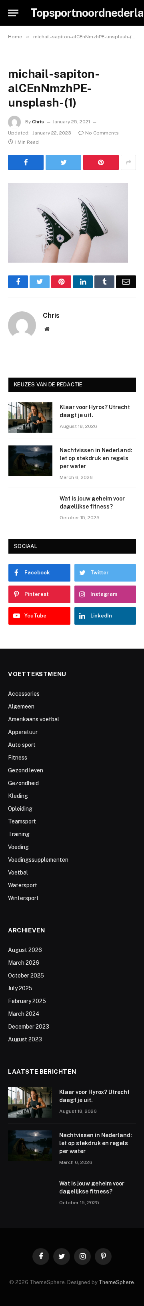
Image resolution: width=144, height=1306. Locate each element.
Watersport (22, 885)
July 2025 (20, 988)
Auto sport (22, 745)
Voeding (18, 847)
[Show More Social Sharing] (128, 162)
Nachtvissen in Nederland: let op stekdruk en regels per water (96, 458)
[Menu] (13, 13)
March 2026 (23, 963)
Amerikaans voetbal (33, 719)
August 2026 (25, 950)
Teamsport (22, 821)
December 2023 (28, 1026)
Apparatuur (23, 732)
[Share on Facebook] (26, 162)
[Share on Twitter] (63, 162)
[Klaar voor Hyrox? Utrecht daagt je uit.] (30, 417)
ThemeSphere (116, 1282)
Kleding (18, 796)
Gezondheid (23, 783)
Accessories (24, 694)
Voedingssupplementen (38, 860)
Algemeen (21, 706)
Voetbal (18, 872)
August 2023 (25, 1039)
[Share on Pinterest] (101, 162)
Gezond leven (25, 770)
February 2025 (27, 1001)
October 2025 (26, 975)
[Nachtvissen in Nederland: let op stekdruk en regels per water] (30, 460)
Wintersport (23, 898)
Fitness (17, 757)
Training (19, 834)
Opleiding (20, 808)
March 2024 (24, 1014)
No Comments (102, 133)
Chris (38, 122)
